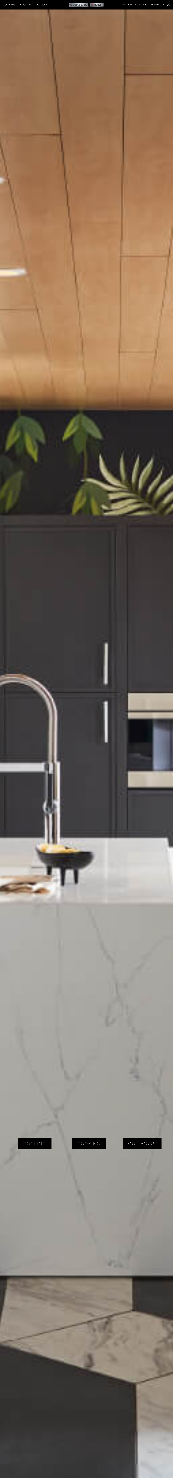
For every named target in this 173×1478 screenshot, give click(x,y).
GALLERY (127, 4)
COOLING (35, 1143)
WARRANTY (157, 4)
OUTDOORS (142, 1143)
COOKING (89, 1143)
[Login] (168, 5)
